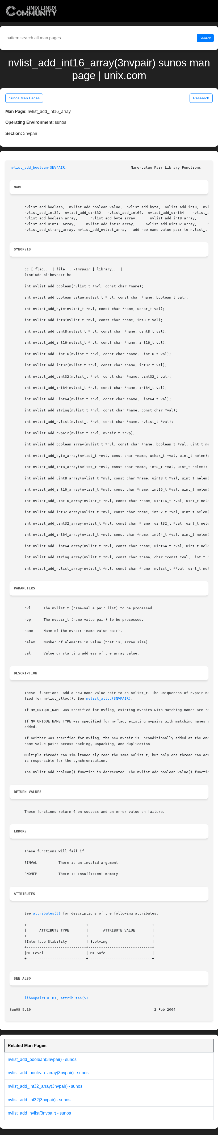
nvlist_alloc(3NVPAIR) (108, 698)
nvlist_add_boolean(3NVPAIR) (38, 167)
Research (201, 98)
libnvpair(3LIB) (40, 998)
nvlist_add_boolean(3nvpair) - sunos (42, 1059)
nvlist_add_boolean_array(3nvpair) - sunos (48, 1072)
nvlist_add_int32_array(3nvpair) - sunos (45, 1086)
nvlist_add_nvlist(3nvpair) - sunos (39, 1113)
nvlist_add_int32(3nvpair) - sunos (39, 1100)
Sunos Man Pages (24, 98)
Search (205, 38)
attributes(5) (47, 913)
